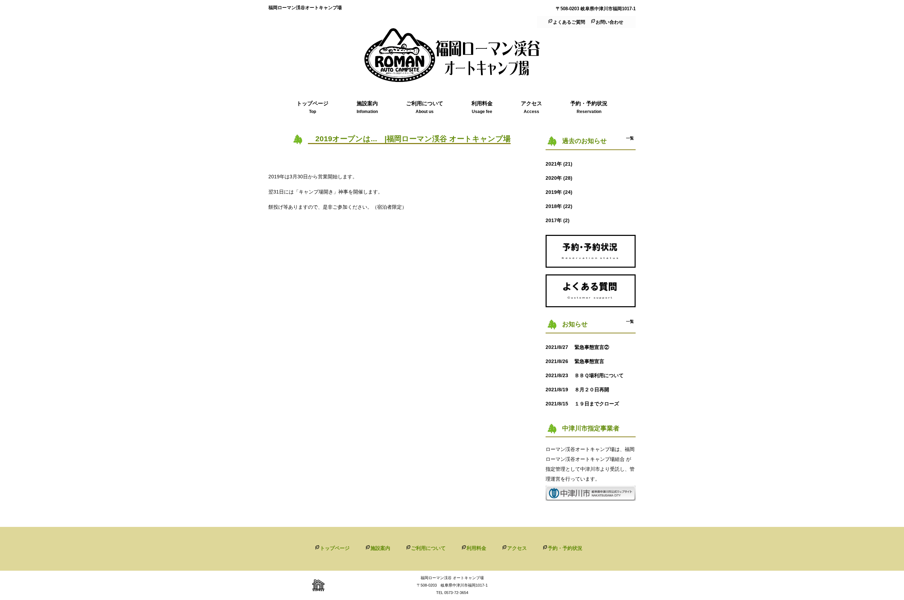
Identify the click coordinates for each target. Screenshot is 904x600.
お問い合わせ (609, 22)
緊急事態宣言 (577, 361)
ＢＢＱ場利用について (590, 375)
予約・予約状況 (565, 548)
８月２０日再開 (580, 389)
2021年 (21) (559, 164)
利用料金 (476, 548)
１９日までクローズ (585, 403)
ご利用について (428, 548)
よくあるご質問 (569, 22)
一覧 (630, 138)
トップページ (335, 548)
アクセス (517, 548)
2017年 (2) (558, 220)
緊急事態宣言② (580, 347)
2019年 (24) (559, 192)
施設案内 (380, 548)
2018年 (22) (559, 206)
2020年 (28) (559, 178)
